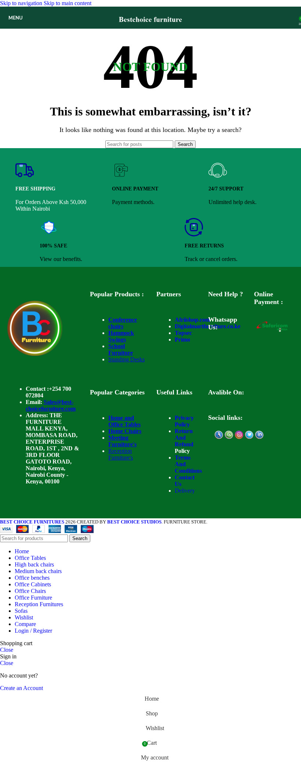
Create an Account (21, 688)
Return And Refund (184, 437)
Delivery (185, 490)
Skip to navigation (22, 3)
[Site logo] (151, 30)
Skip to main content (67, 3)
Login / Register (33, 631)
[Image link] (34, 354)
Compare (25, 624)
